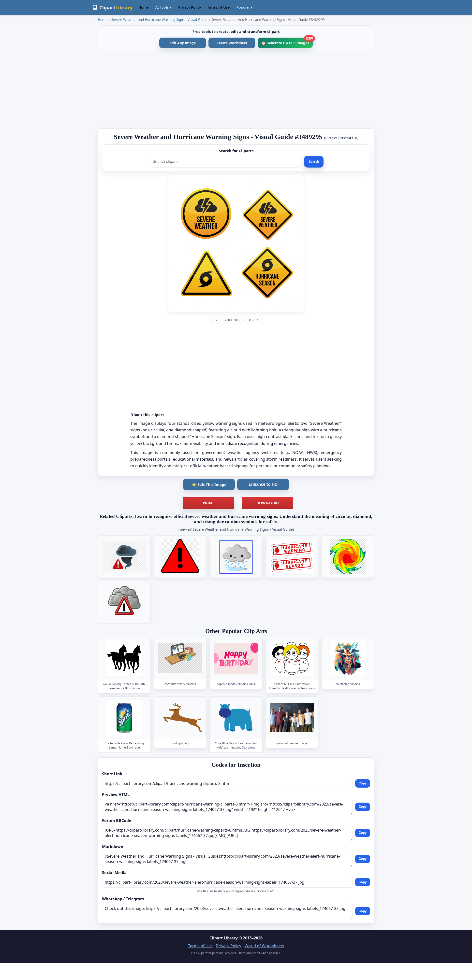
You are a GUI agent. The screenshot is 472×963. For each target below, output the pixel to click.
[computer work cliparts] (180, 658)
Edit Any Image (183, 43)
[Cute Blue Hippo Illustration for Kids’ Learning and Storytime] (236, 718)
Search (314, 161)
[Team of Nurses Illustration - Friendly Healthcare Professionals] (292, 658)
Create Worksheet (232, 43)
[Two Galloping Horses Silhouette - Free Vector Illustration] (124, 658)
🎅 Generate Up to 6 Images (287, 41)
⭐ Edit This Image (209, 484)
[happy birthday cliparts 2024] (236, 658)
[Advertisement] (236, 90)
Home (143, 7)
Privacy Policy (189, 7)
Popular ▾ (244, 7)
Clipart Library (223, 938)
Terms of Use (219, 7)
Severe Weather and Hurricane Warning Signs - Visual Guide (159, 19)
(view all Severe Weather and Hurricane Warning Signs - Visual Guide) (236, 529)
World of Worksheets (264, 946)
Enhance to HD (263, 484)
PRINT (208, 502)
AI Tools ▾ (163, 7)
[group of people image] (292, 718)
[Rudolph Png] (180, 718)
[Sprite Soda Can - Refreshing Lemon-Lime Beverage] (124, 718)
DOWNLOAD (267, 502)
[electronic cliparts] (347, 658)
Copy (363, 783)
